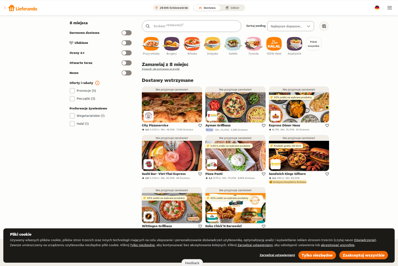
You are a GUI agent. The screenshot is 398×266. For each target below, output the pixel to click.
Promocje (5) (86, 90)
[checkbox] (151, 46)
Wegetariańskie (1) (91, 115)
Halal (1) (83, 123)
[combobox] (196, 26)
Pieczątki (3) (86, 98)
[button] (20, 7)
